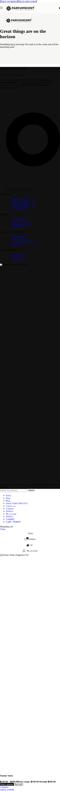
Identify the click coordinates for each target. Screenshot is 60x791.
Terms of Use (18, 257)
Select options (7, 784)
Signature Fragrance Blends (24, 204)
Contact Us (17, 245)
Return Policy (18, 227)
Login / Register (13, 521)
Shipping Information (21, 224)
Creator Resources (20, 219)
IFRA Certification (20, 239)
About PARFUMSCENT (23, 242)
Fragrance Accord (20, 199)
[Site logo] (20, 13)
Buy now (18, 784)
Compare (10, 519)
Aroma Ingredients (20, 207)
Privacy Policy (18, 255)
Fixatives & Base (19, 209)
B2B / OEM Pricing (21, 222)
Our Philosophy (19, 237)
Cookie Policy (18, 260)
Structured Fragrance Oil (23, 201)
